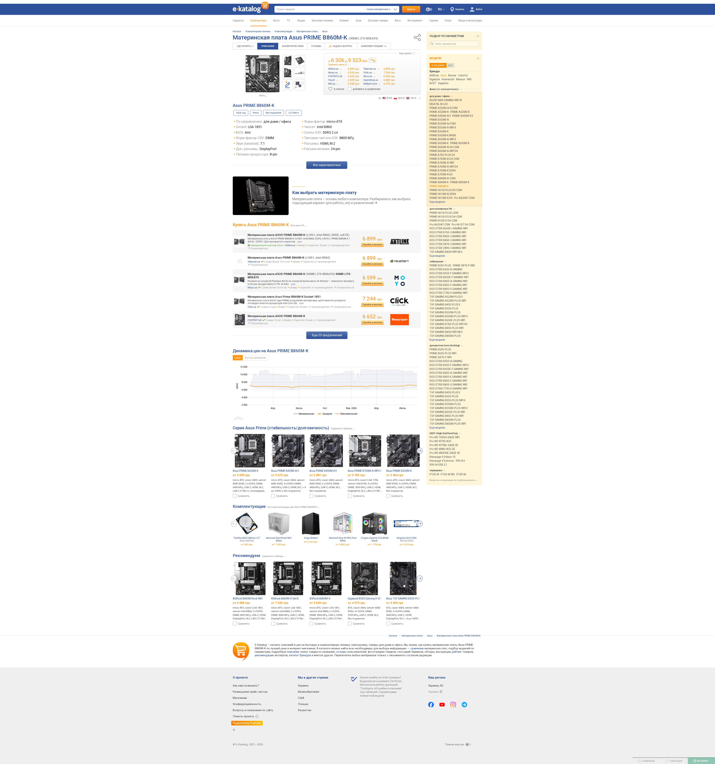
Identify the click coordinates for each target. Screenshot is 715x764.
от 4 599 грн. (241, 475)
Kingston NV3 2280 (407, 539)
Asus (325, 31)
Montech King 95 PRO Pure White (343, 539)
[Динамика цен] (372, 60)
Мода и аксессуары (470, 20)
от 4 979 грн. (357, 603)
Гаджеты (238, 20)
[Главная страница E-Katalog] (251, 9)
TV (288, 20)
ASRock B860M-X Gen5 (285, 598)
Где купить (245, 46)
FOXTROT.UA (255, 320)
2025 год (241, 113)
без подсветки (273, 113)
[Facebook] (431, 704)
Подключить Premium (247, 723)
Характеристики (293, 46)
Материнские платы (307, 31)
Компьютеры (258, 20)
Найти (411, 9)
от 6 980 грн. (241, 603)
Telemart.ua (254, 261)
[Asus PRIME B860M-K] (287, 60)
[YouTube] (442, 704)
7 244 (372, 299)
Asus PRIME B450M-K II (323, 470)
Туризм (433, 20)
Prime (256, 113)
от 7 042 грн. (280, 603)
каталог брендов (300, 655)
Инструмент (415, 20)
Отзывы (316, 46)
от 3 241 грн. (311, 541)
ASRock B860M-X (319, 598)
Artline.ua (290, 245)
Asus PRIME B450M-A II (285, 470)
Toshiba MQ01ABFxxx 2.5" (246, 539)
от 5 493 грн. (395, 603)
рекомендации (264, 655)
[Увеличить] (261, 73)
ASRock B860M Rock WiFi (248, 598)
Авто (398, 20)
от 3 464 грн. (395, 475)
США (301, 698)
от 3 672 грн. (280, 475)
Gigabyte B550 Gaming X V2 (364, 598)
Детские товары (378, 20)
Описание (267, 46)
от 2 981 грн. (318, 475)
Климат (344, 20)
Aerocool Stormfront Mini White (279, 539)
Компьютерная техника (258, 31)
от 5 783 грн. (357, 475)
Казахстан (304, 710)
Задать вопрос (343, 46)
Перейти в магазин (372, 244)
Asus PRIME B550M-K (399, 470)
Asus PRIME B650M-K (245, 470)
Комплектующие (283, 31)
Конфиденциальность (247, 704)
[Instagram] (453, 704)
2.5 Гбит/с (293, 113)
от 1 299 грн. (279, 544)
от (247, 544)
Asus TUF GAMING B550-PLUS (404, 598)
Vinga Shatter (311, 538)
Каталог (237, 31)
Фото (276, 20)
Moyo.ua (252, 287)
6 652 (372, 316)
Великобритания (308, 691)
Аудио (301, 20)
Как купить (405, 53)
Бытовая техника (322, 20)
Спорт (448, 20)
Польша (303, 704)
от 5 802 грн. (343, 544)
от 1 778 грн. (375, 544)
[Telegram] (464, 704)
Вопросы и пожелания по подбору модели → (453, 480)
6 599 (372, 278)
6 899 (372, 239)
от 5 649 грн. (318, 603)
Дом (358, 20)
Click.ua (252, 306)
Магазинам (240, 698)
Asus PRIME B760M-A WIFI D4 (365, 470)
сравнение (417, 648)
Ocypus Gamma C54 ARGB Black (375, 539)
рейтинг (457, 651)
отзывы (341, 651)
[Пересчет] (380, 98)
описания (293, 651)
